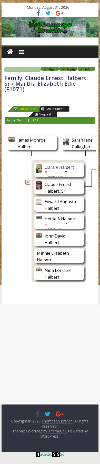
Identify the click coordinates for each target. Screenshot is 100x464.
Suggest (45, 114)
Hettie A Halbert (60, 219)
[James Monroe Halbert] (12, 140)
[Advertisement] (50, 354)
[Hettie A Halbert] (39, 219)
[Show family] (66, 177)
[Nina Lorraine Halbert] (39, 270)
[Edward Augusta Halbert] (39, 201)
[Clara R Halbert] (39, 167)
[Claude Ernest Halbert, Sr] (39, 184)
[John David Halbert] (39, 236)
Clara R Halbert (59, 167)
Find (52, 69)
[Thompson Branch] (50, 20)
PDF (35, 120)
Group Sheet (54, 109)
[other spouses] (27, 182)
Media (71, 69)
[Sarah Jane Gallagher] (67, 140)
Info (88, 69)
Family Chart (27, 109)
